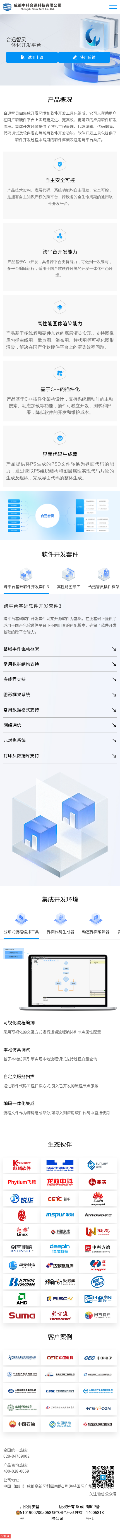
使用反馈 (88, 57)
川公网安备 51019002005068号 (35, 1512)
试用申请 (35, 57)
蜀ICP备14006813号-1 (95, 1512)
